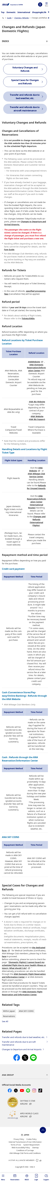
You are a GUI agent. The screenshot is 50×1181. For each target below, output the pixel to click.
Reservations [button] (14, 1180)
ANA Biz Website (37, 401)
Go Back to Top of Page (43, 1130)
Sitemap (35, 1148)
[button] (46, 5)
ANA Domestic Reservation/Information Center (36, 367)
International (24, 12)
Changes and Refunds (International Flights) (38, 521)
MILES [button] (27, 1180)
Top (2, 12)
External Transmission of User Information (25, 1142)
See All (5, 1021)
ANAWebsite (34, 361)
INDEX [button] (5, 41)
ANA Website (37, 416)
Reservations (9, 1016)
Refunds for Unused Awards (36, 487)
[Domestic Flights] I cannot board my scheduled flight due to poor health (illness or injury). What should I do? (24, 965)
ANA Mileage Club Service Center (36, 475)
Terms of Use (16, 1145)
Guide (9, 18)
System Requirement (31, 1145)
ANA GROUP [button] (8, 1075)
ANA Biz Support (37, 419)
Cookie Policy (31, 1139)
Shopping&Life (39, 12)
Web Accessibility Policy (21, 1148)
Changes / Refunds (21, 18)
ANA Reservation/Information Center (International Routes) (36, 502)
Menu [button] (3, 1180)
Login (40, 4)
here (4, 956)
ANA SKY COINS (26, 1011)
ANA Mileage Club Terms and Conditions (25, 1153)
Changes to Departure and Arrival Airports (22, 1049)
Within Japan (9, 1011)
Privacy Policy (19, 1139)
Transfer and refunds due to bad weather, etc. (23, 1037)
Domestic (11, 12)
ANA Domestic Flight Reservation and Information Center (24, 975)
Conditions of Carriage (25, 1150)
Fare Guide (9, 249)
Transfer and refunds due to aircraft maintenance (19, 1043)
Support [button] (46, 1180)
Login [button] (36, 1180)
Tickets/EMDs (28, 318)
